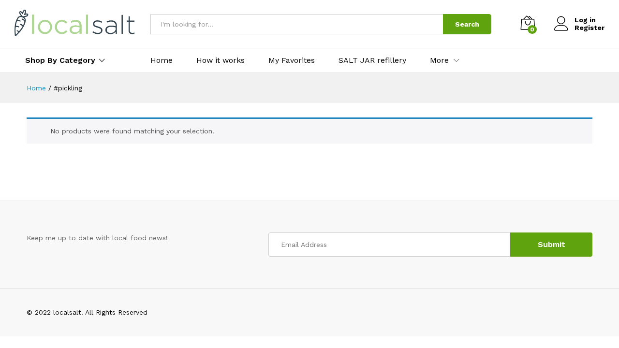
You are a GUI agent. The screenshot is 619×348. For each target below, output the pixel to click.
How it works (220, 60)
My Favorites (291, 60)
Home (161, 60)
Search (467, 24)
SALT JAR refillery (372, 60)
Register (589, 27)
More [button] (439, 60)
